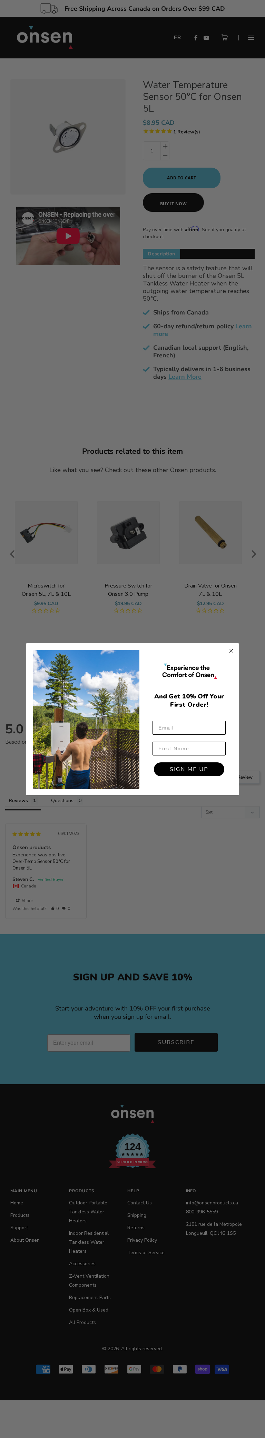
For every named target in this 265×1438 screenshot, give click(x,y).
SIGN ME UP (189, 769)
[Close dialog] (231, 651)
